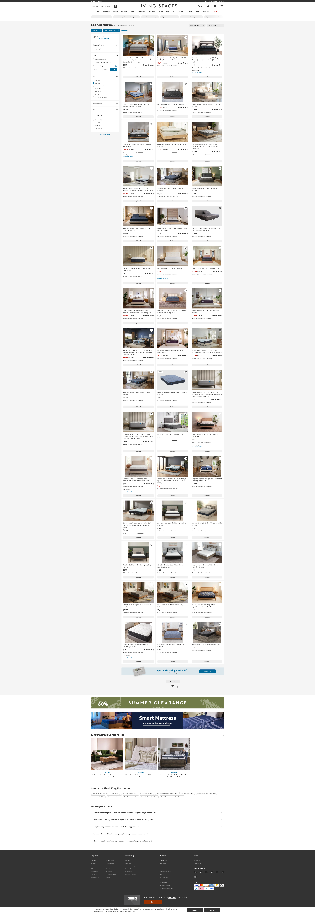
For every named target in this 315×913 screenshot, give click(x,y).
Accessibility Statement (130, 874)
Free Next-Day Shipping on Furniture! (105, 1)
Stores (222, 1)
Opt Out (194, 910)
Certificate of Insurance (111, 874)
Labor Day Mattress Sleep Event (100, 793)
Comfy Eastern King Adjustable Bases (206, 793)
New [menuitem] (98, 11)
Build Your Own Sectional (165, 880)
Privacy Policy (131, 911)
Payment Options (110, 863)
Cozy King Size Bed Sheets (187, 793)
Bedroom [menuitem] (115, 11)
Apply (113, 69)
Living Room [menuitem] (106, 11)
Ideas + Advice (163, 863)
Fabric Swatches (163, 882)
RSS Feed (222, 872)
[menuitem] (221, 6)
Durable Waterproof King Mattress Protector (172, 796)
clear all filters (125, 30)
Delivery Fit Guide (110, 860)
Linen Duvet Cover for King (130, 796)
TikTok (217, 872)
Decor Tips (107, 772)
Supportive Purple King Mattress (149, 796)
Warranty (108, 868)
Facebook (201, 872)
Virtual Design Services (165, 885)
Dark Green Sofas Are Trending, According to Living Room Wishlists (107, 776)
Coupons (162, 866)
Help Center (94, 860)
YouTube (212, 872)
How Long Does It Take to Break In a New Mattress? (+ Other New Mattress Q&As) (174, 776)
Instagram (206, 872)
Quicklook (138, 77)
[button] (148, 65)
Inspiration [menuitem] (206, 11)
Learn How (140, 67)
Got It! (212, 910)
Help (206, 1)
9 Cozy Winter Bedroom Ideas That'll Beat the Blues (140, 776)
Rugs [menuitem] (167, 11)
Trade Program (163, 868)
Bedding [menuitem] (181, 11)
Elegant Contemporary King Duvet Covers (167, 793)
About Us (127, 860)
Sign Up (152, 902)
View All (222, 736)
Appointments (197, 863)
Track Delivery (94, 874)
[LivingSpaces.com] (157, 6)
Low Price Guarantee (130, 868)
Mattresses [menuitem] (124, 11)
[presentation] (197, 25)
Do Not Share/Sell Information (166, 888)
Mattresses (174, 772)
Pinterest (195, 872)
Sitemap (108, 877)
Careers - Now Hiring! (130, 866)
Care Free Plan (163, 860)
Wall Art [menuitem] (198, 11)
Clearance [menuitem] (215, 11)
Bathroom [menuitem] (189, 11)
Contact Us (93, 863)
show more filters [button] (105, 134)
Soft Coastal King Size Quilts (129, 793)
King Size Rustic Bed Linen (146, 793)
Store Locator (197, 860)
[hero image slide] (157, 703)
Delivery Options (213, 1)
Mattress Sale (115, 793)
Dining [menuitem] (132, 11)
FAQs (92, 868)
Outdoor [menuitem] (160, 11)
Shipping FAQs (94, 871)
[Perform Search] (115, 6)
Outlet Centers (128, 871)
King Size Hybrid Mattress (114, 796)
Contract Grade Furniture (165, 871)
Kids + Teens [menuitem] (151, 11)
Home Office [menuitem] (141, 11)
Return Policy (109, 871)
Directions (93, 866)
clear (116, 66)
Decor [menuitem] (173, 11)
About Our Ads (163, 874)
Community (128, 863)
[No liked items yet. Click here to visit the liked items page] (215, 6)
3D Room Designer (164, 877)
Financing (108, 866)
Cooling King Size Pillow (98, 796)
